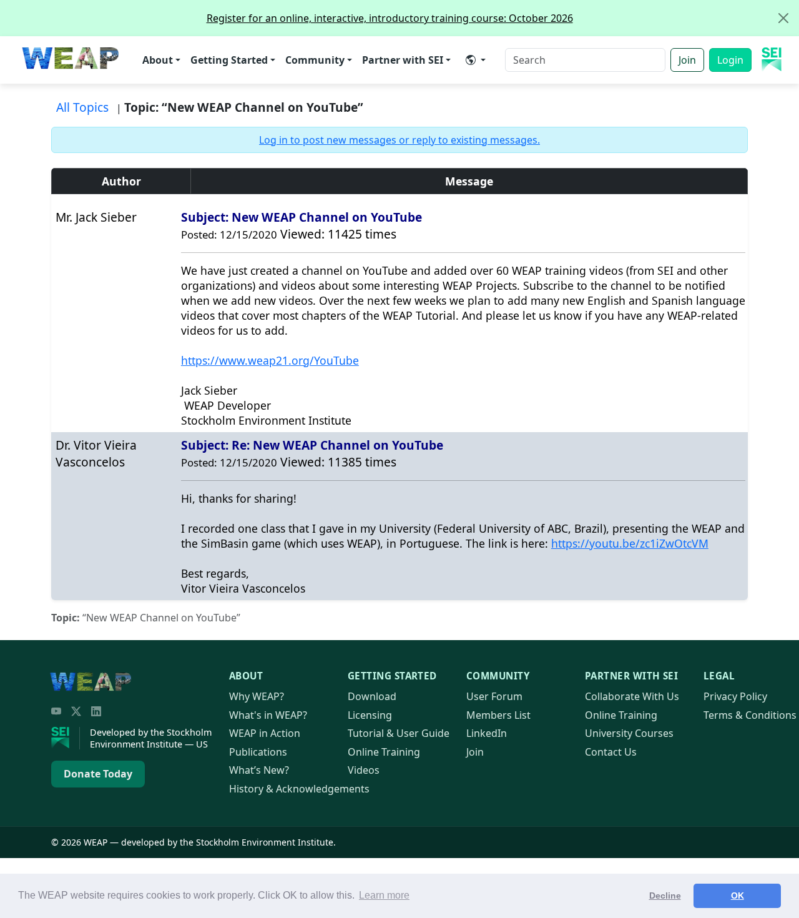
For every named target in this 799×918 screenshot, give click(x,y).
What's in (268, 715)
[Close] (783, 18)
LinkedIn (486, 733)
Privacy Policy (735, 696)
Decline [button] (665, 896)
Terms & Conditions (750, 715)
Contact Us (611, 752)
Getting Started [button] (229, 60)
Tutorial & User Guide (398, 733)
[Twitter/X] (76, 711)
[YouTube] (56, 711)
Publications (258, 752)
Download (372, 696)
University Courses (629, 733)
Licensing (370, 715)
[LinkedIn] (96, 711)
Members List (498, 715)
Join (687, 60)
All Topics (82, 107)
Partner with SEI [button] (402, 60)
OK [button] (737, 896)
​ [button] (476, 59)
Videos (364, 770)
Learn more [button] (384, 895)
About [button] (157, 60)
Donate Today (98, 774)
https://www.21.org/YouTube (270, 360)
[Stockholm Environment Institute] (65, 738)
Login (730, 60)
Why (256, 696)
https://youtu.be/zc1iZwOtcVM (629, 543)
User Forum (494, 696)
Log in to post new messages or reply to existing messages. (399, 140)
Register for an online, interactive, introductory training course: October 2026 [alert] (390, 18)
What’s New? (259, 770)
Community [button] (315, 60)
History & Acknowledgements (299, 789)
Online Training (384, 752)
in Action (264, 733)
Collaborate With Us (632, 696)
